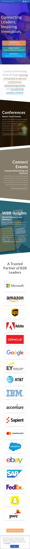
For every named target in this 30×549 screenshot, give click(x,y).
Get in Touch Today (15, 530)
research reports (16, 222)
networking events (14, 85)
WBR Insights (13, 54)
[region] (15, 542)
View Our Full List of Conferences (14, 134)
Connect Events (14, 49)
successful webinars (8, 224)
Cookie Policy (8, 543)
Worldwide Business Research (8, 1)
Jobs (27, 1)
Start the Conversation (19, 188)
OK (14, 546)
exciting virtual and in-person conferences (15, 78)
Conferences (14, 43)
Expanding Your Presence (11, 241)
